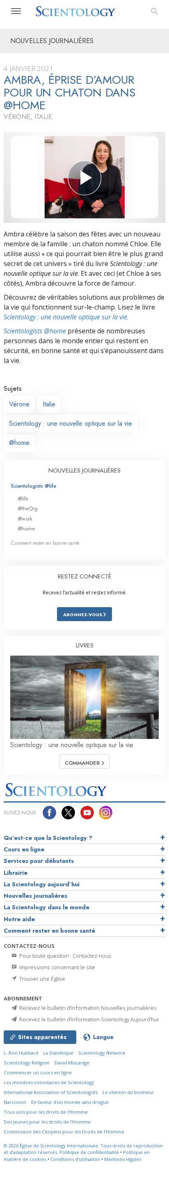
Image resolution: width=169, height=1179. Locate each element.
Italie (49, 404)
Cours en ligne (24, 849)
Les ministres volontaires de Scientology (49, 1082)
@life (23, 498)
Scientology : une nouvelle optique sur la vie (65, 316)
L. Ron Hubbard (21, 1053)
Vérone (19, 404)
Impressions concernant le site (56, 967)
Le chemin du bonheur (128, 1092)
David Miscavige (72, 1063)
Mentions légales (122, 1159)
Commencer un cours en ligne (38, 1072)
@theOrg (28, 508)
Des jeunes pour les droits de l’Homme (47, 1122)
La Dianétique (58, 1053)
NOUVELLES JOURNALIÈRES (84, 470)
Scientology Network (102, 1053)
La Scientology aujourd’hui (42, 884)
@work (25, 519)
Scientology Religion (27, 1063)
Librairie (15, 873)
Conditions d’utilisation (75, 1159)
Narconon (15, 1102)
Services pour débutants (39, 861)
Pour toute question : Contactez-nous (65, 955)
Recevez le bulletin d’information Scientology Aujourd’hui (88, 1019)
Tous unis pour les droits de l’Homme (46, 1112)
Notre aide (19, 919)
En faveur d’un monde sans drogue (70, 1102)
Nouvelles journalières (35, 896)
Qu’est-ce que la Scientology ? (48, 838)
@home (19, 442)
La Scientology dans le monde (46, 907)
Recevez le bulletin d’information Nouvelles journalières (87, 1008)
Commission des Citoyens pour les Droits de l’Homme (64, 1132)
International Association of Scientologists (51, 1092)
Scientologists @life (33, 486)
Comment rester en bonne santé (45, 543)
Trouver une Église (41, 978)
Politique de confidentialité (89, 1152)
